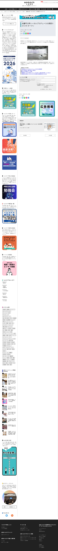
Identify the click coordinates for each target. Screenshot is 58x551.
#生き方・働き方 (5, 362)
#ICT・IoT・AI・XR (6, 356)
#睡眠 (6, 330)
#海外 (11, 331)
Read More (7, 52)
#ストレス (10, 338)
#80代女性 (8, 342)
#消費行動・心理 (5, 361)
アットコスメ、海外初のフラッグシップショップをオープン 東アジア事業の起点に (12, 407)
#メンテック (11, 324)
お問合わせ (40, 540)
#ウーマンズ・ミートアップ (7, 337)
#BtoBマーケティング (12, 335)
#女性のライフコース (6, 331)
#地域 (8, 364)
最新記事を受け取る (42, 531)
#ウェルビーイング (6, 314)
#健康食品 (4, 359)
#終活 (14, 333)
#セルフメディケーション (7, 316)
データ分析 (3, 540)
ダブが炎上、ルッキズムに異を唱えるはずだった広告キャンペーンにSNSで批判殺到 (12, 388)
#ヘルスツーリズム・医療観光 (7, 352)
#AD (3, 330)
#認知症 (4, 319)
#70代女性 (4, 342)
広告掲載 (57, 2)
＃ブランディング (5, 338)
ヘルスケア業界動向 (4, 528)
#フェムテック (12, 309)
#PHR (14, 338)
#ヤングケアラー (5, 324)
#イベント (4, 357)
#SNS (14, 362)
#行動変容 (12, 359)
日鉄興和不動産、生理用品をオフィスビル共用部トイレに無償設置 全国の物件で (12, 395)
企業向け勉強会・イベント (24, 528)
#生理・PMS (13, 343)
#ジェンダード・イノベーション (8, 333)
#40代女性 (4, 354)
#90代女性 (12, 342)
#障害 (7, 323)
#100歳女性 (4, 345)
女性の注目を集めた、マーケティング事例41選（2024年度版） (12, 400)
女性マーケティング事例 (28, 29)
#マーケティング (5, 340)
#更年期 (13, 349)
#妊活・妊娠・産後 (6, 318)
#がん (13, 323)
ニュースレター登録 (52, 2)
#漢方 (10, 323)
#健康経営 (11, 356)
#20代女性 (10, 362)
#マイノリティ (5, 312)
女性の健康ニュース (4, 527)
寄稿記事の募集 (41, 545)
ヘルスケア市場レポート (46, 2)
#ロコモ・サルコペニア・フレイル (8, 347)
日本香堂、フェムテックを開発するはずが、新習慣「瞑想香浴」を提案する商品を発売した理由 (12, 433)
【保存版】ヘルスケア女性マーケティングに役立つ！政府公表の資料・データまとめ (35, 72)
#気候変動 (14, 318)
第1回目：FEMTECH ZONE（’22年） (25, 536)
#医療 (8, 357)
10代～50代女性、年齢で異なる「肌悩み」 (28, 70)
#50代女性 (8, 343)
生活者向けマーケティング (41, 85)
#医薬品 (4, 335)
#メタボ (4, 323)
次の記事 (50, 135)
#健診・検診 (9, 349)
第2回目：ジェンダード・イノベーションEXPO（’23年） (28, 537)
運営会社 (40, 539)
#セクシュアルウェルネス (7, 311)
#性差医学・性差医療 (6, 309)
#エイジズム (10, 326)
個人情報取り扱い (41, 537)
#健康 (13, 357)
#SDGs (9, 312)
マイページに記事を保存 (24, 38)
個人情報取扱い (46, 86)
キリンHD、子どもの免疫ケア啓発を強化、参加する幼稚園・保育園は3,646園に (12, 420)
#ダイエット (9, 345)
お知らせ (40, 529)
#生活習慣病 (8, 319)
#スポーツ (8, 359)
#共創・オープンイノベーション (8, 321)
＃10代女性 (9, 328)
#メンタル (4, 349)
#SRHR (11, 318)
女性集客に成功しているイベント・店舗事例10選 (12, 425)
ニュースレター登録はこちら (9, 23)
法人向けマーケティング (49, 85)
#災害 (9, 330)
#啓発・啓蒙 (11, 340)
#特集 (7, 335)
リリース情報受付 (41, 547)
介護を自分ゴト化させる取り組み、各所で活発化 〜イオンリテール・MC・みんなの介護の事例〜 (12, 375)
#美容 (24, 31)
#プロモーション (11, 361)
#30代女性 (8, 354)
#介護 (11, 357)
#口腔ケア (4, 350)
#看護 (12, 330)
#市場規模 (4, 364)
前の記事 (25, 135)
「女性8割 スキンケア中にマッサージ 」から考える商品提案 (31, 69)
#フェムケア (13, 319)
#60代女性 (4, 343)
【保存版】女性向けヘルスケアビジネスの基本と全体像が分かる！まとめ (34, 73)
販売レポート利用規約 (42, 536)
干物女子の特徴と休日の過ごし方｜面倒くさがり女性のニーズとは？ (12, 413)
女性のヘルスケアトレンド (5, 534)
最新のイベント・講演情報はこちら (9, 506)
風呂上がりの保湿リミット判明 (26, 71)
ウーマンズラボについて (42, 528)
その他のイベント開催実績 (24, 540)
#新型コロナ (5, 328)
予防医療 (13, 328)
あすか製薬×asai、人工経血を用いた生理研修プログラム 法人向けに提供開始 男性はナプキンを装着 (12, 382)
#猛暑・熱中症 (5, 326)
